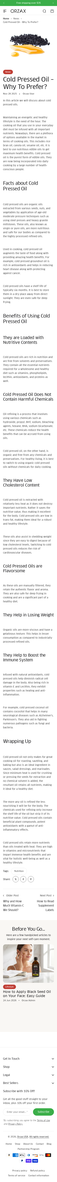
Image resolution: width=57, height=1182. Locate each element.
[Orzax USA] (18, 11)
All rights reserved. (39, 1136)
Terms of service (16, 1175)
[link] (16, 879)
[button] (4, 3)
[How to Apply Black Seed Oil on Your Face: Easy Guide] (28, 963)
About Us (28, 1144)
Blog (49, 1144)
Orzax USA (22, 1136)
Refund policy (37, 1170)
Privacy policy (19, 1170)
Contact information (38, 1175)
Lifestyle (9, 987)
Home (6, 18)
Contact (40, 1144)
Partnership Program (28, 1149)
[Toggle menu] (5, 11)
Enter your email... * (17, 1112)
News (16, 18)
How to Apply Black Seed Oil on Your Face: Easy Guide (27, 994)
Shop (17, 1144)
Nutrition (19, 871)
